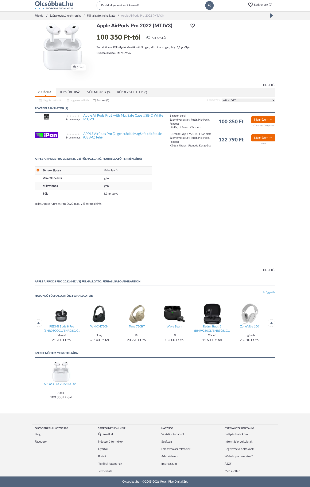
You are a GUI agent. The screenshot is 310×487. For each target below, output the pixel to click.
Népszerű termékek (110, 441)
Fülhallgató (110, 170)
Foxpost (103, 100)
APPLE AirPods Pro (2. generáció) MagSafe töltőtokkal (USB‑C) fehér (123, 135)
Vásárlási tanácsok (173, 434)
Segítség (166, 441)
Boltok (102, 456)
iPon (263, 143)
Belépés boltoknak (236, 434)
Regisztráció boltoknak (239, 449)
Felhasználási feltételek (175, 449)
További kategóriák (110, 463)
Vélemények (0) (99, 92)
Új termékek (106, 434)
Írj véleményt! (73, 119)
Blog (37, 434)
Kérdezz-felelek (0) (132, 92)
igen (106, 178)
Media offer (232, 471)
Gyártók (103, 449)
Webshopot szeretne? (239, 456)
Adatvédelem (169, 456)
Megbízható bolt (52, 100)
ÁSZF (228, 463)
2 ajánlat (45, 92)
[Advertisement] (237, 52)
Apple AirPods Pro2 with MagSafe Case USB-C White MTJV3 (123, 117)
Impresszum (169, 463)
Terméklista (105, 471)
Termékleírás (70, 92)
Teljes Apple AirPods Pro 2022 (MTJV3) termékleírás (68, 203)
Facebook (41, 441)
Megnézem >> (263, 119)
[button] (261, 4)
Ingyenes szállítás (79, 100)
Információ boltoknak (238, 441)
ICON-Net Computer (263, 125)
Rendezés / (214, 100)
